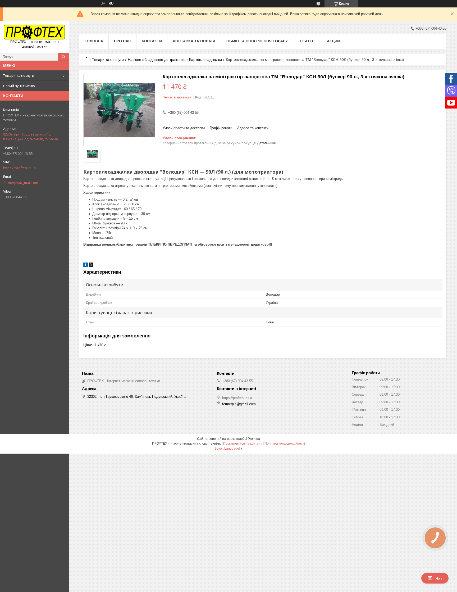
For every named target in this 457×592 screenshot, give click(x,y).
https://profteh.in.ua (19, 167)
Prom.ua (254, 439)
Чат (439, 578)
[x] (91, 266)
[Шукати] (63, 57)
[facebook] (85, 266)
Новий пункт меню (19, 85)
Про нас (122, 41)
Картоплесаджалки (205, 59)
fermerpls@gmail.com (20, 182)
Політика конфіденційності (284, 443)
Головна (94, 41)
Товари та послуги (18, 75)
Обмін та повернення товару (257, 41)
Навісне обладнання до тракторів (156, 59)
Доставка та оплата (194, 41)
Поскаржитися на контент (242, 443)
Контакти (152, 41)
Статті (306, 41)
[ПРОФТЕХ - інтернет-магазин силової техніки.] (34, 32)
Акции (333, 41)
